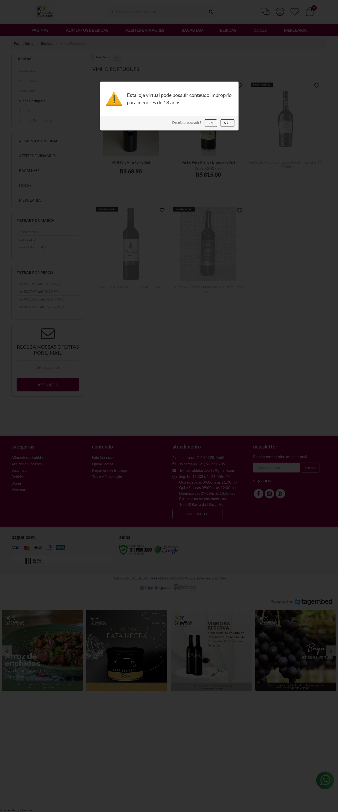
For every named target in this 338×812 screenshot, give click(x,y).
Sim (211, 123)
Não (227, 123)
